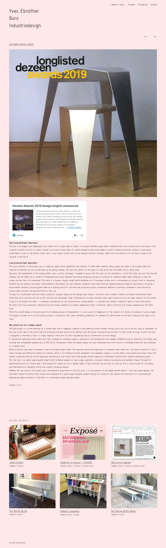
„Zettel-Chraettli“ (16, 462)
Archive (18, 385)
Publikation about (88, 466)
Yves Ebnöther (24, 11)
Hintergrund (143, 4)
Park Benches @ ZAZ (18, 511)
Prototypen (19, 466)
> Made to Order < (117, 4)
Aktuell (69, 466)
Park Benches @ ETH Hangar (123, 511)
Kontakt (153, 4)
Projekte (131, 4)
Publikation (77, 466)
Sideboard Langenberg (69, 511)
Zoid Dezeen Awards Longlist (21, 44)
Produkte (19, 514)
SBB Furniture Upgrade (121, 462)
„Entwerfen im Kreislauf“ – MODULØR (76, 462)
